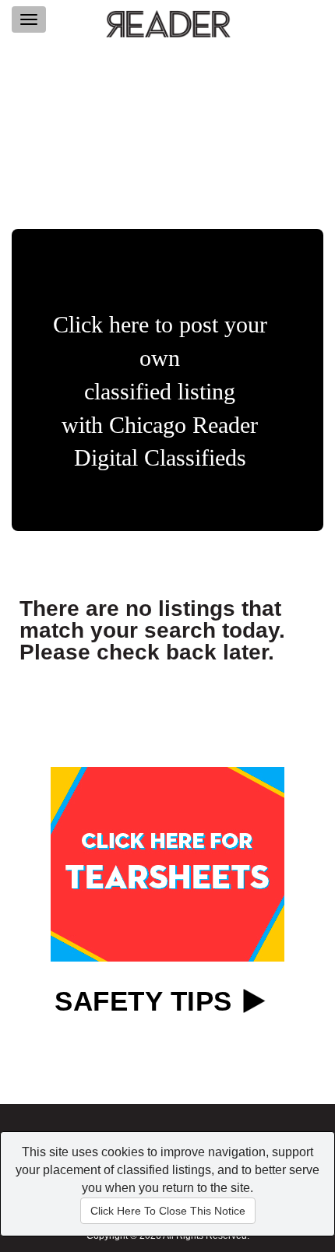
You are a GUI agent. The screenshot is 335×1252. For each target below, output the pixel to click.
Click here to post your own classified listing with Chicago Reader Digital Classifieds (160, 390)
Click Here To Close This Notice (167, 1211)
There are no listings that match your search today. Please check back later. (152, 630)
